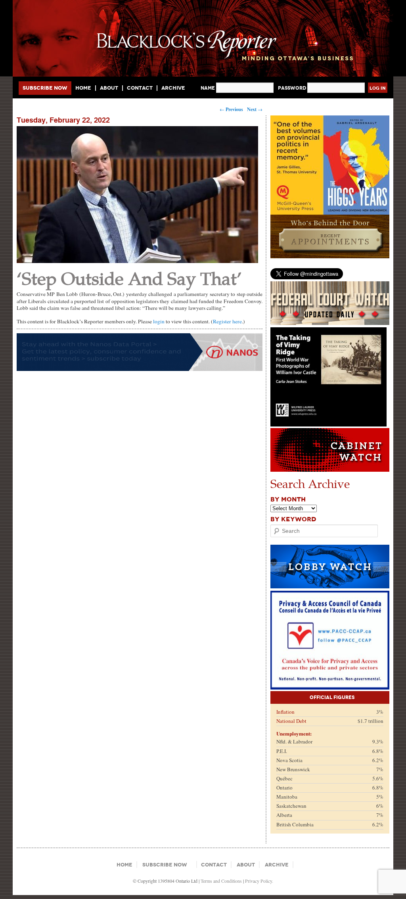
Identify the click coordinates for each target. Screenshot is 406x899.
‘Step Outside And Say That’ (129, 277)
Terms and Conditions (221, 881)
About (109, 88)
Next (254, 109)
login (159, 321)
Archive (173, 88)
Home (83, 88)
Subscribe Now (45, 88)
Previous (231, 109)
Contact (140, 88)
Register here (227, 321)
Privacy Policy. (259, 881)
